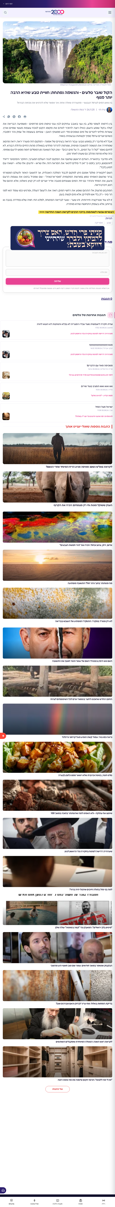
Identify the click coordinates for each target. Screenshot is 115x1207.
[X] (14, 116)
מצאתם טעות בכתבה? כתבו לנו (102, 216)
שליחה (57, 281)
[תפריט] (109, 12)
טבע (109, 223)
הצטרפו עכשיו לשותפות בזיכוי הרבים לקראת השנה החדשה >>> (76, 212)
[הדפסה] (25, 116)
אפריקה (99, 223)
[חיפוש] (5, 12)
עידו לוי (101, 110)
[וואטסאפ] (8, 116)
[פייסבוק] (19, 116)
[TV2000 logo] (57, 12)
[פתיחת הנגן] (3, 1190)
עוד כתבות (57, 1089)
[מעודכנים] (3, 959)
